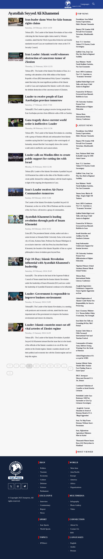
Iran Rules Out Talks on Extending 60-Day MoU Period (84, 323)
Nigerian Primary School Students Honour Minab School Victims (85, 268)
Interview (44, 501)
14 (50, 366)
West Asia (74, 468)
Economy (44, 476)
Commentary (45, 505)
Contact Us (74, 529)
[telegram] (25, 486)
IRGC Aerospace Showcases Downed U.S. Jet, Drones (84, 378)
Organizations (75, 487)
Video (72, 509)
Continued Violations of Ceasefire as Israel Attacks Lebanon (85, 388)
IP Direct (43, 543)
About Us (74, 525)
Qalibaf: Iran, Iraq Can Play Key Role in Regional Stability (85, 54)
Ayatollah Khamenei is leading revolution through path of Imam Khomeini (45, 220)
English (73, 543)
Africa (72, 483)
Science (43, 487)
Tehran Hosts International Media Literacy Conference (83, 116)
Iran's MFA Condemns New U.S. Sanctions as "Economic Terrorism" (84, 74)
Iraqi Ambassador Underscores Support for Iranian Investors (84, 246)
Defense (43, 483)
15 (57, 366)
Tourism (43, 472)
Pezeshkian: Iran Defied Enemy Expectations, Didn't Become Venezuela (85, 21)
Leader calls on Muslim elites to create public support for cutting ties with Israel (47, 158)
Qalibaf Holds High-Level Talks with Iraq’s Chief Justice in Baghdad (85, 84)
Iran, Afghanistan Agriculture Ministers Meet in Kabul (83, 433)
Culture (43, 480)
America (73, 480)
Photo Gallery (75, 505)
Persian (73, 551)
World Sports (45, 529)
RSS (72, 533)
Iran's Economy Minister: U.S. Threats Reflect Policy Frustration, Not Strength (85, 313)
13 (43, 366)
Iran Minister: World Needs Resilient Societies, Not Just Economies (84, 64)
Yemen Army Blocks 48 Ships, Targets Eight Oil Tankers (84, 196)
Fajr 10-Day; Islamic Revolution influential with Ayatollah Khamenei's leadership (47, 262)
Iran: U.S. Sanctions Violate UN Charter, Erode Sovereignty (85, 44)
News (42, 513)
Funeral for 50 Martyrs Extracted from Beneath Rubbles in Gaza (84, 94)
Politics (43, 468)
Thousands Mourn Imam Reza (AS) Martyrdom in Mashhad (85, 443)
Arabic (73, 547)
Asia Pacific (75, 472)
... (22, 366)
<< (10, 366)
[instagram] (18, 486)
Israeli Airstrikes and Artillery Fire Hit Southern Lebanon (83, 235)
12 (36, 366)
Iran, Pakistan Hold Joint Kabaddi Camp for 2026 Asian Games (85, 156)
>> (10, 373)
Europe (73, 476)
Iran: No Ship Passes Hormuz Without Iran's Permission (84, 423)
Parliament (44, 491)
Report (42, 509)
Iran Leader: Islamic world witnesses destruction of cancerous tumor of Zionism (47, 58)
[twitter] (11, 486)
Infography (74, 501)
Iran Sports (44, 525)
